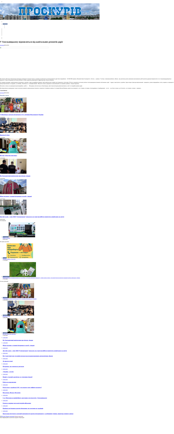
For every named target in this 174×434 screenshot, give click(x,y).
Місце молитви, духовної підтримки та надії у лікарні (16, 196)
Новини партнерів (19, 416)
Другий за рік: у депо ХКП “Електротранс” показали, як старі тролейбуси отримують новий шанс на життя (32, 216)
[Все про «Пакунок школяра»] (13, 152)
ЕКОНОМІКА (8, 25)
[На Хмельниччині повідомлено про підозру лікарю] (13, 173)
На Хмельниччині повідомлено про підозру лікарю (15, 176)
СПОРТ (7, 27)
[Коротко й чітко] (13, 132)
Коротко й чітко (5, 135)
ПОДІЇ (4, 31)
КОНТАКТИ (6, 35)
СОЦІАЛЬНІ (6, 32)
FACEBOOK (6, 33)
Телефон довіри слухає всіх (9, 259)
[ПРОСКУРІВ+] (50, 19)
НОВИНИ (5, 24)
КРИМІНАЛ (8, 26)
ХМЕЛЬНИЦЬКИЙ (7, 30)
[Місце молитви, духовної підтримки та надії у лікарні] (13, 193)
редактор (2, 45)
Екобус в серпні (6, 238)
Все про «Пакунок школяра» (8, 155)
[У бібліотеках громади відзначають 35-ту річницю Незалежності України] (13, 112)
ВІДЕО (4, 28)
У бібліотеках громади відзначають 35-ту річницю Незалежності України (21, 114)
